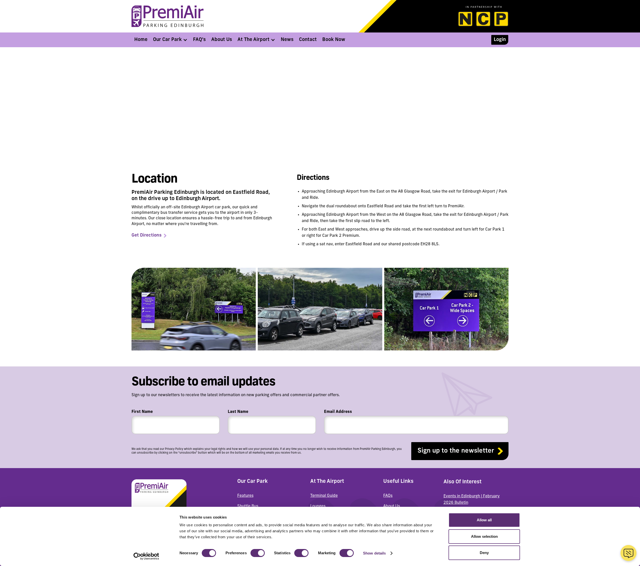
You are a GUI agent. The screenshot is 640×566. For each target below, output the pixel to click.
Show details (374, 553)
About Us (221, 39)
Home (141, 39)
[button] (170, 40)
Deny (484, 553)
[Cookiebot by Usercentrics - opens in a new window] (146, 556)
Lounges (318, 506)
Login (500, 39)
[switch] (257, 553)
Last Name (238, 412)
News (287, 39)
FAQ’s (199, 39)
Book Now (333, 39)
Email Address (338, 412)
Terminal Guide (324, 496)
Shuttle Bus (247, 506)
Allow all (484, 520)
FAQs (387, 496)
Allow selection (484, 536)
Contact (308, 39)
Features (245, 496)
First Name (142, 412)
